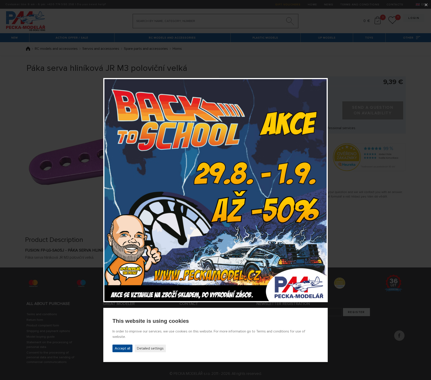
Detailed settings (150, 348)
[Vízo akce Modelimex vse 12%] (215, 190)
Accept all (122, 348)
